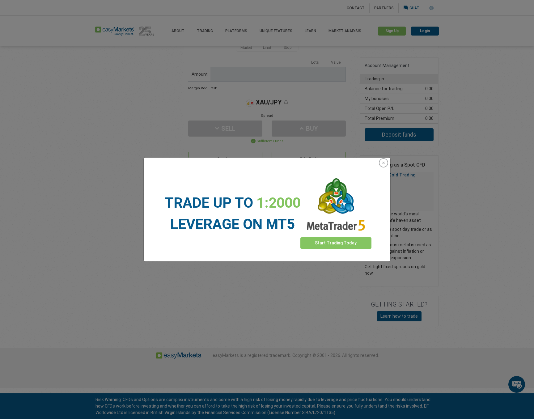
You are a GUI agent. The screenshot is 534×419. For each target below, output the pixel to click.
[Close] (383, 163)
